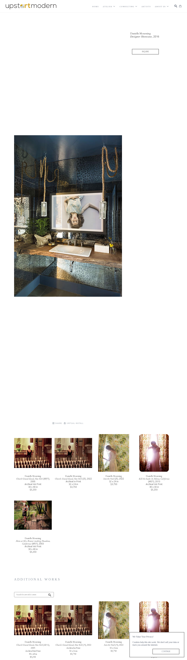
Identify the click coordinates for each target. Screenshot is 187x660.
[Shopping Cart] (180, 6)
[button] (109, 6)
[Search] (175, 6)
